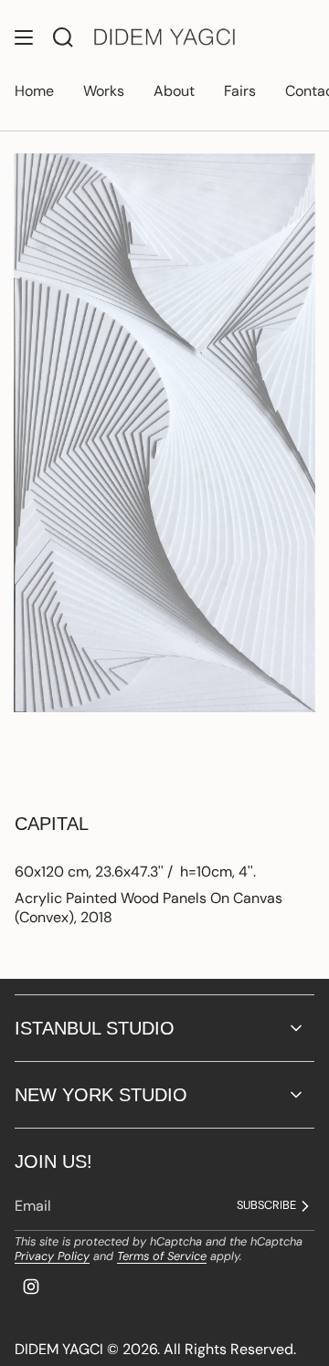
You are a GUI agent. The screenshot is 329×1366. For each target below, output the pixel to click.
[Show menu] (23, 37)
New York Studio (101, 1095)
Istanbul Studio (95, 1028)
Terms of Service (162, 1256)
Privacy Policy (52, 1256)
